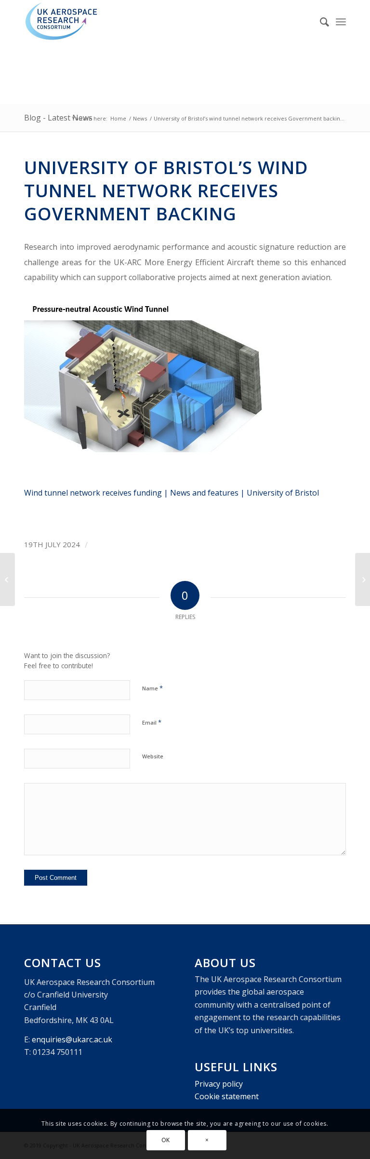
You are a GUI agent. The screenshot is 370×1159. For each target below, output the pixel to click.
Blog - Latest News (58, 117)
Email (151, 722)
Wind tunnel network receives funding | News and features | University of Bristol (171, 492)
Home (118, 118)
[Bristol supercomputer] (7, 579)
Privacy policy (219, 1083)
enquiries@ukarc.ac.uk (72, 1039)
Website (152, 756)
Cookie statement (227, 1096)
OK (165, 1140)
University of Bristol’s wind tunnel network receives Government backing (166, 190)
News (140, 118)
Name (152, 688)
